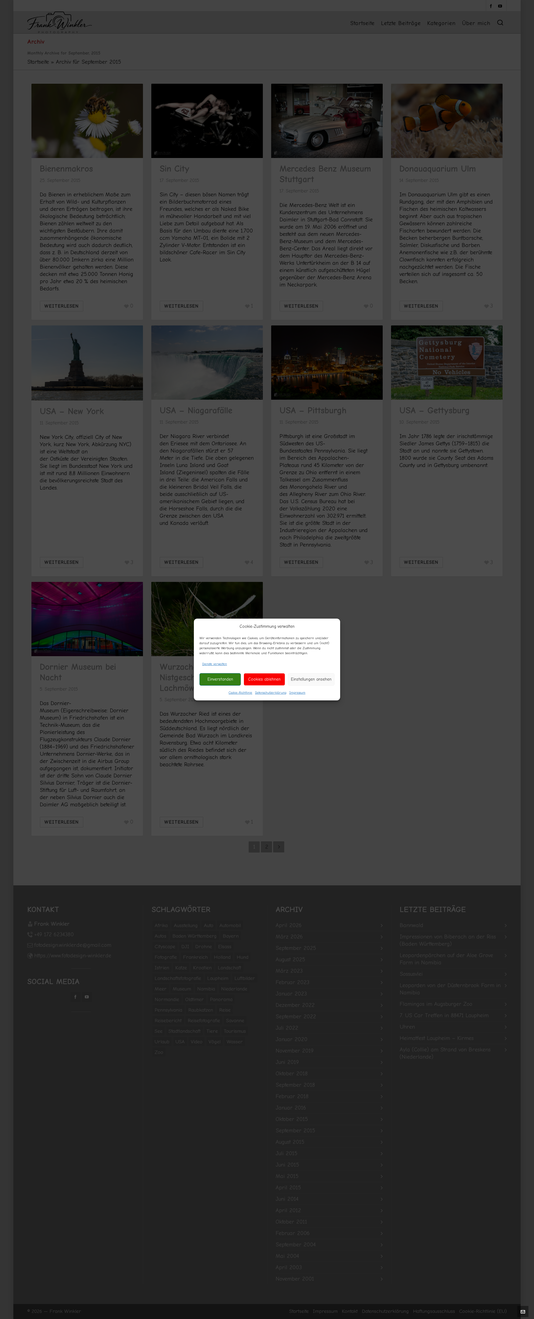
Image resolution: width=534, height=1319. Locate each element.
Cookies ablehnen (264, 679)
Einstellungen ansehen (311, 679)
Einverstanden (220, 679)
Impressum (297, 693)
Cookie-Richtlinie (240, 693)
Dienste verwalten (214, 664)
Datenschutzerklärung (270, 693)
